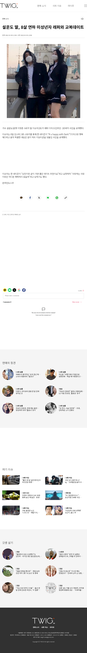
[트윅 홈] (9, 5)
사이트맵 (66, 633)
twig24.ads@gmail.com (47, 637)
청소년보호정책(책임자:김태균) (56, 633)
